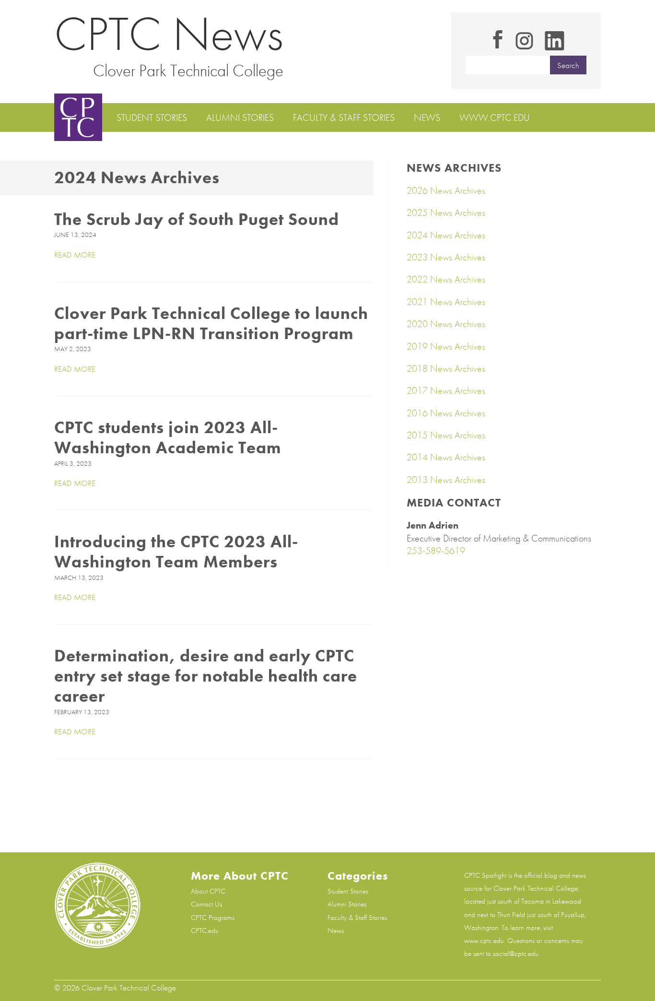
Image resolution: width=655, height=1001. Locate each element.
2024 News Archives (446, 235)
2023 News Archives (446, 257)
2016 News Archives (446, 413)
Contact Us (206, 904)
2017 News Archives (446, 390)
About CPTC (208, 891)
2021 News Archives (446, 301)
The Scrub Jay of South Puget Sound (196, 219)
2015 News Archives (446, 435)
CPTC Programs (212, 917)
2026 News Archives (446, 190)
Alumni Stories (240, 117)
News (427, 117)
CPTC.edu (205, 930)
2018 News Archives (446, 368)
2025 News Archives (446, 212)
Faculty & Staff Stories (344, 117)
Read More (74, 255)
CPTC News (168, 34)
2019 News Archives (446, 346)
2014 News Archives (446, 457)
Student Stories (152, 117)
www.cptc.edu (494, 117)
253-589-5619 (436, 550)
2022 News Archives (446, 279)
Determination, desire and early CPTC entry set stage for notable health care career (205, 676)
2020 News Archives (446, 324)
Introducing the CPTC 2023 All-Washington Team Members (176, 551)
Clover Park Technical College (188, 70)
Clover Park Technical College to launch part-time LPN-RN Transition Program (211, 323)
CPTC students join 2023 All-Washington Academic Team (167, 437)
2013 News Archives (446, 479)
